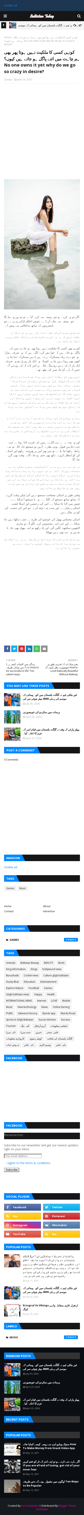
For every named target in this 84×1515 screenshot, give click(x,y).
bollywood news (51, 969)
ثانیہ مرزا (10, 1032)
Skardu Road (68, 1013)
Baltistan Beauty (29, 963)
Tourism (11, 1026)
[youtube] (22, 1234)
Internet (41, 1000)
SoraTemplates (30, 1505)
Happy (38, 994)
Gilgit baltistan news (17, 994)
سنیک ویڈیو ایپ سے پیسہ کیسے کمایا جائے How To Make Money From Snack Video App (49, 1446)
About (46, 906)
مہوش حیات (12, 1045)
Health (51, 994)
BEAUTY (48, 963)
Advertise (49, 911)
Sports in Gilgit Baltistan (19, 1019)
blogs (34, 969)
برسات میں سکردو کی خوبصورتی (41, 712)
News (44, 1007)
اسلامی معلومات (59, 1026)
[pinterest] (61, 1216)
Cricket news (31, 975)
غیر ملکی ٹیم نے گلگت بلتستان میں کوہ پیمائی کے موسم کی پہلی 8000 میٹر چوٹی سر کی (50, 697)
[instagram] (22, 1225)
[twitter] (61, 1207)
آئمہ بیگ (25, 1026)
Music (22, 888)
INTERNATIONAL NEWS (19, 1000)
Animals (10, 963)
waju (9, 79)
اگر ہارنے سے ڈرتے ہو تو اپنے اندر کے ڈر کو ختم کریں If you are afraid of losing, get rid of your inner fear (51, 1465)
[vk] (61, 1225)
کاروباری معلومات (15, 1038)
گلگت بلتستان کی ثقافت (59, 1038)
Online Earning (61, 1007)
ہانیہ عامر (29, 1045)
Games (10, 888)
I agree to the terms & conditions (28, 1163)
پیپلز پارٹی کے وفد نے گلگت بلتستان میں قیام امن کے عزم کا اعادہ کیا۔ (51, 731)
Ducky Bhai (12, 981)
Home (7, 37)
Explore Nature (14, 988)
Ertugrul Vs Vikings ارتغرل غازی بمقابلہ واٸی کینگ (50, 1307)
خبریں (38, 1032)
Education (29, 981)
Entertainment (48, 981)
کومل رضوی (36, 1038)
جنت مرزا (25, 1032)
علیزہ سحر (52, 1032)
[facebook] (22, 1207)
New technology (27, 1007)
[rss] (22, 1216)
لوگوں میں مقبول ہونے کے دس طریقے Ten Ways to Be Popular (50, 1483)
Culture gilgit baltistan (56, 975)
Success (65, 1019)
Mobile (66, 1000)
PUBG (9, 1013)
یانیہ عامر (61, 1045)
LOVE (54, 1000)
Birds (61, 963)
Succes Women (47, 1019)
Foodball (34, 988)
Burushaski (12, 975)
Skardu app (48, 1013)
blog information (16, 969)
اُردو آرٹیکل (39, 1026)
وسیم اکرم (45, 1045)
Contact (8, 911)
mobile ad (10, 5)
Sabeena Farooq (27, 1013)
